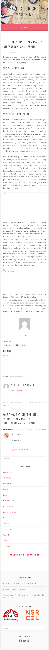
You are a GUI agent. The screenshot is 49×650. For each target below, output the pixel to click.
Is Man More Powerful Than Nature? (15, 589)
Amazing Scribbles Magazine (24, 11)
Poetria (5, 518)
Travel (5, 541)
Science (6, 523)
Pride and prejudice (37, 402)
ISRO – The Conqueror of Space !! (12, 403)
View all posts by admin (19, 391)
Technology (7, 535)
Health (5, 489)
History (5, 495)
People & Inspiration (17, 376)
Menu (26, 27)
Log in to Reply (41, 429)
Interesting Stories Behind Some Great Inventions (19, 583)
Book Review (7, 472)
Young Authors (8, 546)
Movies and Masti (9, 506)
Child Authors (7, 478)
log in (13, 449)
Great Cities (7, 484)
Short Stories (7, 529)
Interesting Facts (8, 501)
